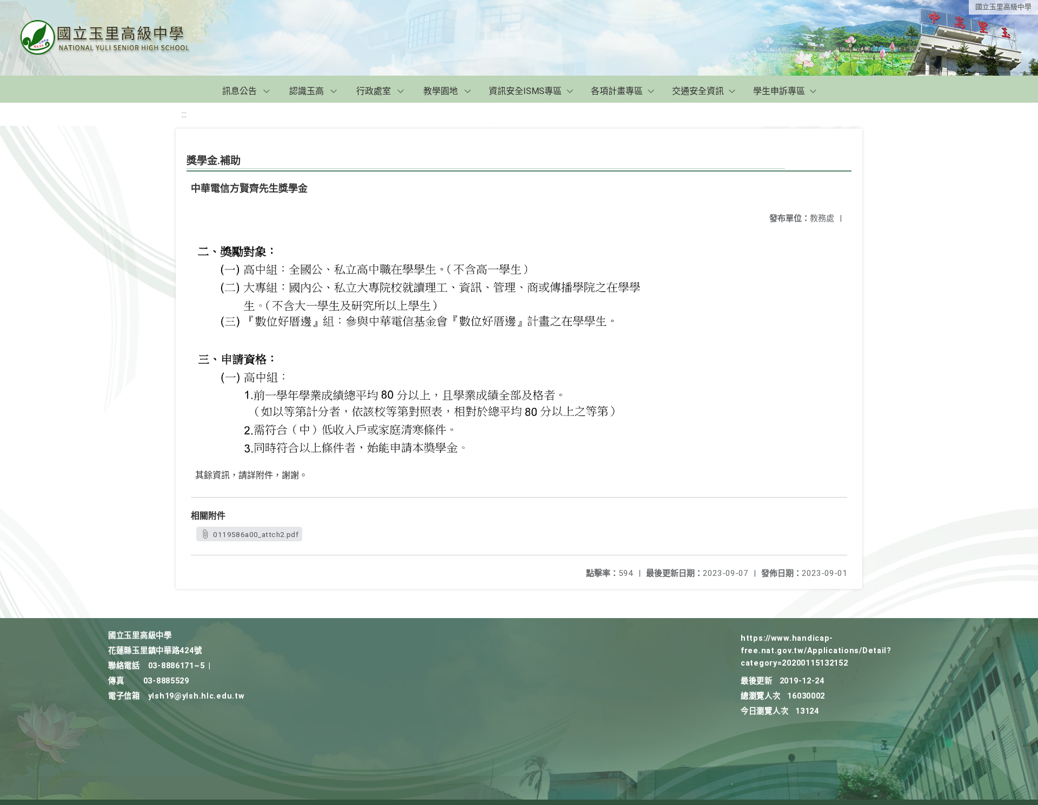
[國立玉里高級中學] (117, 37)
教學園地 (440, 91)
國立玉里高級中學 (1003, 7)
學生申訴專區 (779, 91)
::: (184, 114)
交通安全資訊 (698, 91)
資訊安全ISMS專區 (525, 91)
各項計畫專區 (617, 91)
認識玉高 (306, 91)
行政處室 (373, 91)
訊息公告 (239, 91)
